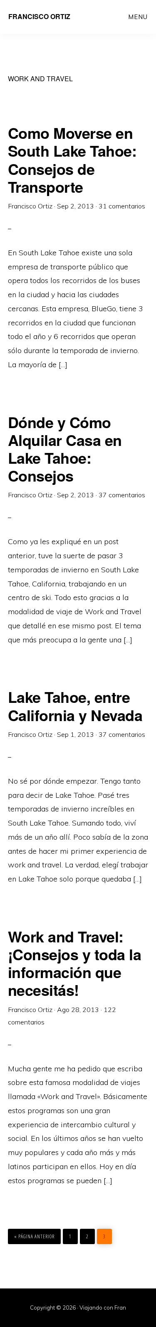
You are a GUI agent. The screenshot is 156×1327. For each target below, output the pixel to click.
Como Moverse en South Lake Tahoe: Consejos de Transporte (72, 159)
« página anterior (34, 1236)
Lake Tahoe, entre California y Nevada (75, 705)
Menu (138, 17)
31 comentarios (122, 206)
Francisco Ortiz (39, 16)
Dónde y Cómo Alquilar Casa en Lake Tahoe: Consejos (65, 449)
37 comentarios (122, 495)
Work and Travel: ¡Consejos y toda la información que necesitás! (74, 963)
